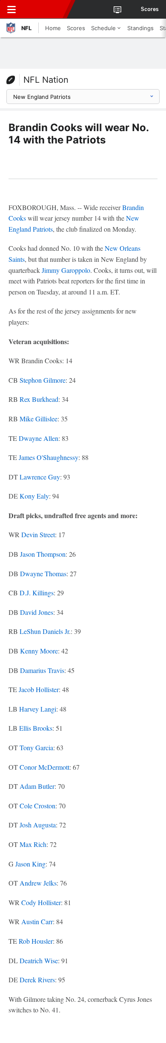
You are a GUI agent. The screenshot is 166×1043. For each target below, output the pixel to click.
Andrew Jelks (38, 882)
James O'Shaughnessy (48, 457)
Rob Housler (36, 940)
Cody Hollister (41, 902)
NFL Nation (46, 80)
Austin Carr (37, 921)
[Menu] (11, 9)
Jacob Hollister (39, 689)
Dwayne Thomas (43, 573)
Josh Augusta (38, 824)
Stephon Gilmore (43, 380)
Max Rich (33, 844)
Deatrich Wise (39, 960)
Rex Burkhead (39, 399)
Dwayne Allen (38, 438)
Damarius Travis (42, 670)
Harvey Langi (37, 708)
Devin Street (38, 534)
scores (150, 9)
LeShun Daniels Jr (44, 631)
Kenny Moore (39, 650)
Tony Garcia (36, 747)
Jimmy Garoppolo (66, 270)
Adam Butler (37, 786)
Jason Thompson (43, 554)
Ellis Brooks (35, 727)
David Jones (36, 612)
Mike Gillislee (38, 418)
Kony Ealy (34, 495)
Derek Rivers (37, 979)
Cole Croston (37, 805)
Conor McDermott (44, 767)
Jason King (30, 863)
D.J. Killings (37, 592)
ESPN (46, 9)
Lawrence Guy (40, 476)
